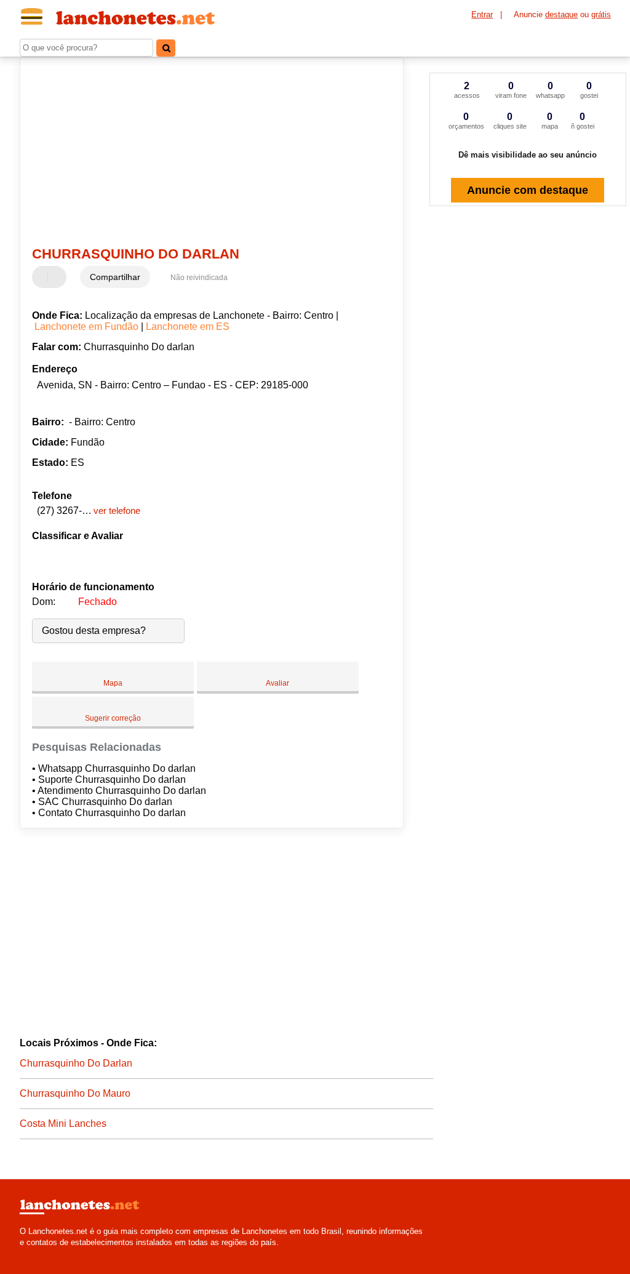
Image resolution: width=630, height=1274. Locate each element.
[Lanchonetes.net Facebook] (22, 1252)
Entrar (482, 14)
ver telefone (117, 510)
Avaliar (277, 683)
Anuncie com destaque (527, 190)
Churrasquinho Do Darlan (76, 1063)
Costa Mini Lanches (63, 1123)
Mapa (112, 683)
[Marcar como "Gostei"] (43, 277)
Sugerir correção (113, 718)
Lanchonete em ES (187, 326)
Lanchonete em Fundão (86, 326)
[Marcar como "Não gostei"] (58, 277)
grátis (601, 14)
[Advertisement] (204, 153)
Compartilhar (115, 277)
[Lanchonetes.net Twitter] (28, 1252)
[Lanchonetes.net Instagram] (33, 1252)
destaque (561, 14)
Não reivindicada (199, 277)
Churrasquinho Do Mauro (75, 1093)
